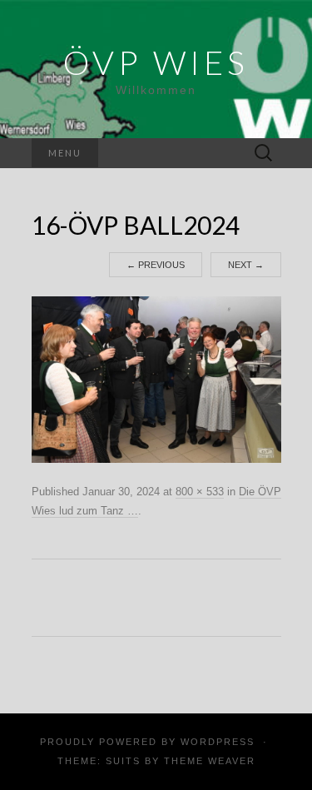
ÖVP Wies (156, 62)
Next (246, 265)
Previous (155, 265)
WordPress (218, 742)
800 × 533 (200, 491)
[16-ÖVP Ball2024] (156, 378)
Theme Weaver (209, 761)
